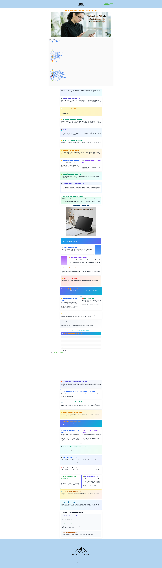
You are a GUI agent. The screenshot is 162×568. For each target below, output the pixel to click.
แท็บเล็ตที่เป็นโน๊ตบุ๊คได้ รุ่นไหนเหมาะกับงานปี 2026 (54, 4)
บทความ (62, 4)
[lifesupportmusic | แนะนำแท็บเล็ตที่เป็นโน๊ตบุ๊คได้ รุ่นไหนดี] (81, 4)
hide (53, 39)
